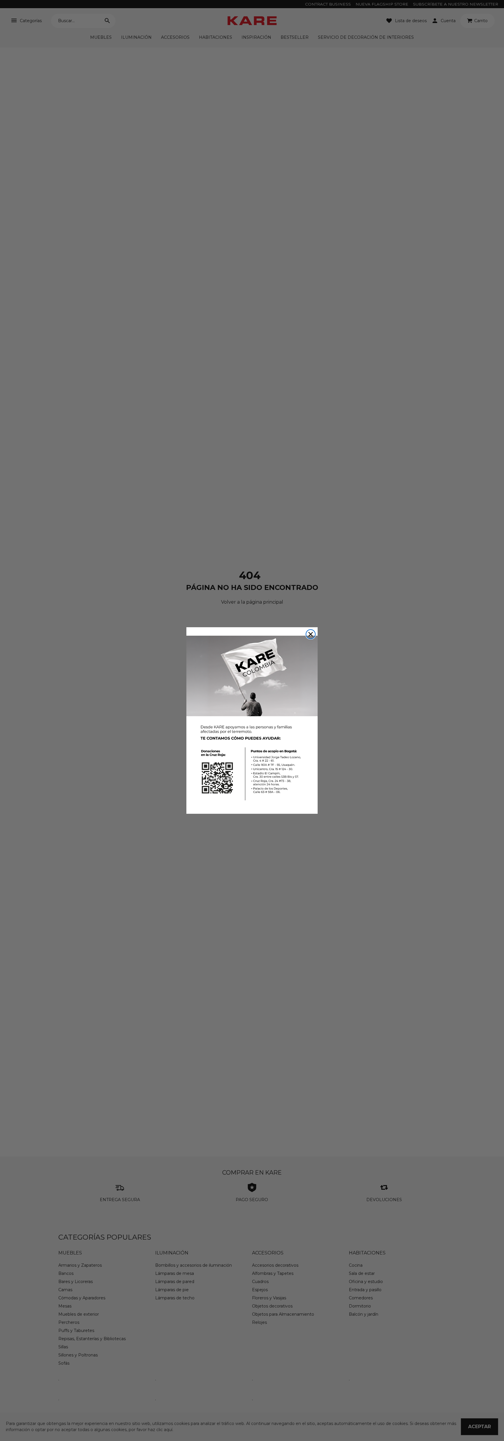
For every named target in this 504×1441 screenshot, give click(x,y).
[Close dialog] (310, 634)
